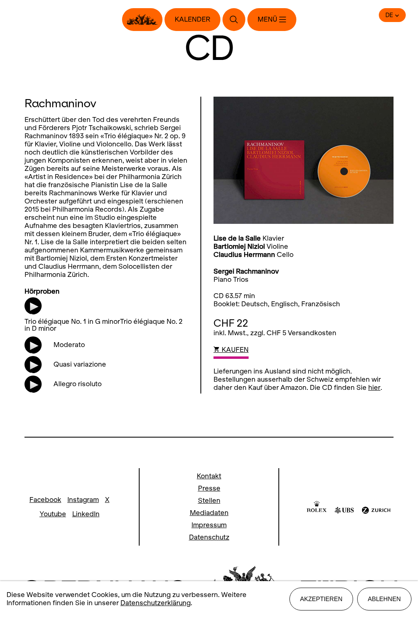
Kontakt (209, 476)
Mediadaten (209, 513)
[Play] (33, 310)
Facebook (45, 500)
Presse (209, 488)
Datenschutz (209, 537)
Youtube (53, 514)
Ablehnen (384, 598)
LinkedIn (86, 514)
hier (374, 387)
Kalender (192, 19)
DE (389, 15)
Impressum (209, 525)
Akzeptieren (321, 598)
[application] (31, 305)
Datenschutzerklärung (155, 603)
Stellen (209, 500)
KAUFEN (234, 350)
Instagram (83, 500)
